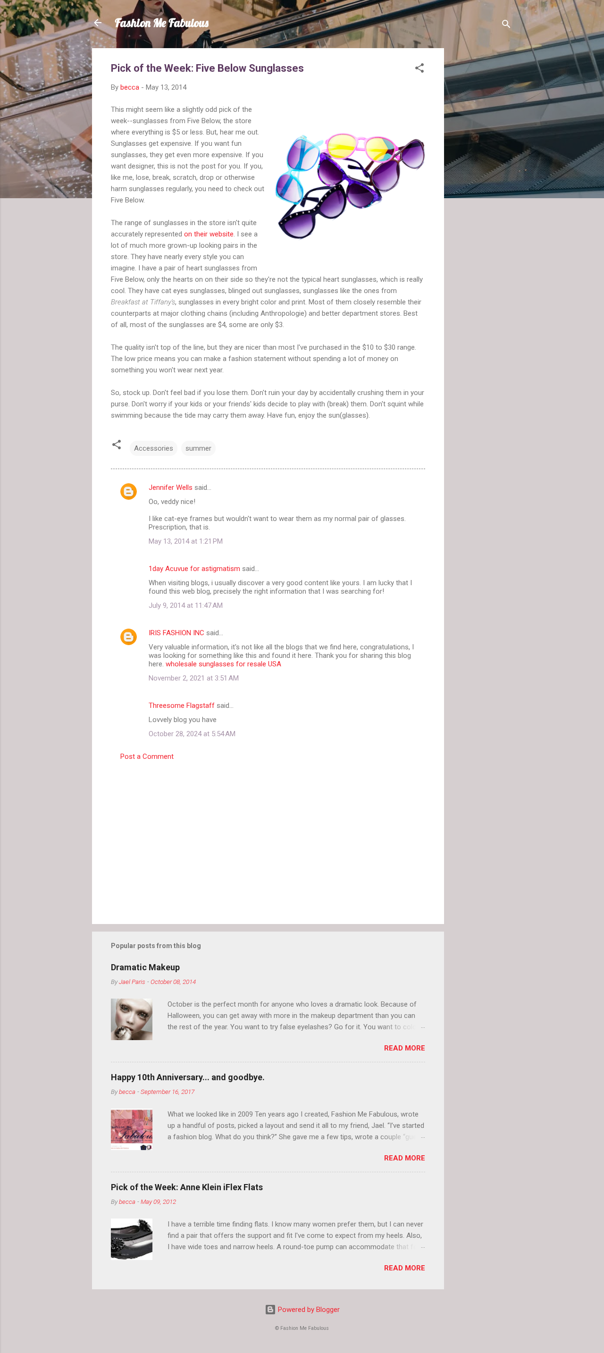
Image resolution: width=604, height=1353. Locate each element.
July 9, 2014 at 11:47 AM (186, 605)
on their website (209, 234)
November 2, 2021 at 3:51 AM (194, 678)
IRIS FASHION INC (176, 633)
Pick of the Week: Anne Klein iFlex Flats (187, 1187)
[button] (419, 69)
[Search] (506, 25)
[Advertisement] (482, 189)
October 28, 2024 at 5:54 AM (192, 734)
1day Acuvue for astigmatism (194, 568)
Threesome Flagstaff (182, 705)
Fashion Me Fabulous (162, 23)
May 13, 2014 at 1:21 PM (186, 541)
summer (198, 448)
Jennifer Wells (171, 487)
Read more (404, 1048)
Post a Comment (147, 756)
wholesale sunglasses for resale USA (223, 664)
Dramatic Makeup (145, 967)
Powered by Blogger (308, 1309)
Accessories (153, 448)
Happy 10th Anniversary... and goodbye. (188, 1077)
